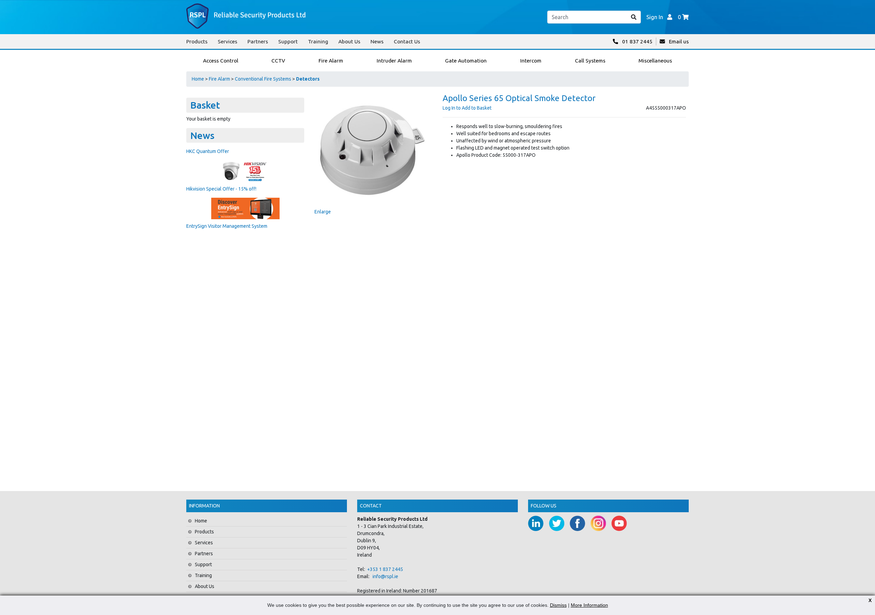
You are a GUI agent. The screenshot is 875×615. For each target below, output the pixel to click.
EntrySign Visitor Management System (226, 226)
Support (288, 41)
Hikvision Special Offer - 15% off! (221, 189)
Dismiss (558, 605)
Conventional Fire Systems (263, 79)
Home (198, 79)
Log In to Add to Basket (467, 108)
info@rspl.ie (385, 576)
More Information (589, 605)
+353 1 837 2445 (385, 569)
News (377, 41)
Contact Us (407, 41)
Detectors (308, 79)
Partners (257, 41)
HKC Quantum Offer (207, 151)
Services (227, 41)
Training (318, 41)
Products (196, 41)
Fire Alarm (219, 79)
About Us (349, 41)
